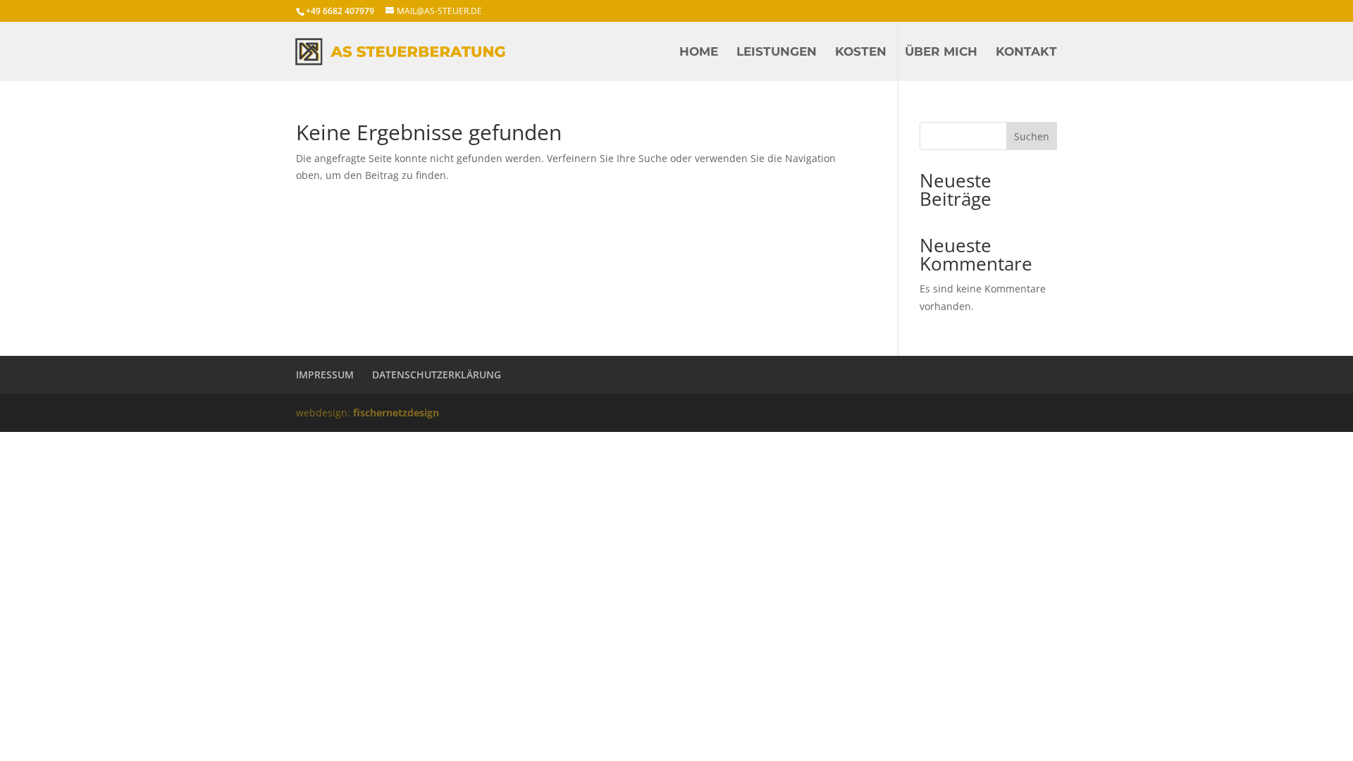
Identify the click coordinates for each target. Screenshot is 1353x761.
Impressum (325, 374)
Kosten (860, 52)
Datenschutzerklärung (436, 374)
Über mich (941, 52)
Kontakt (1026, 52)
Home (698, 52)
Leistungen (776, 52)
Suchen (1031, 136)
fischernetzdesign (396, 412)
